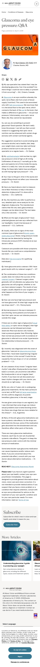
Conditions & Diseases (15, 12)
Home (4, 12)
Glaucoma (29, 12)
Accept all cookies (20, 650)
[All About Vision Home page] (11, 4)
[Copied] (20, 79)
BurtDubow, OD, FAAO (24, 63)
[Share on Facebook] (3, 79)
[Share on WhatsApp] (16, 79)
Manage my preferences (20, 662)
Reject (20, 656)
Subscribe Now (12, 525)
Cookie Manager (28, 642)
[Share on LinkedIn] (7, 79)
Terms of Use (15, 641)
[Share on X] (11, 79)
